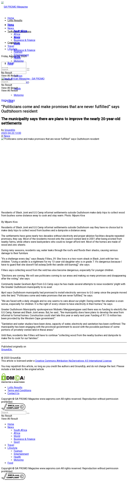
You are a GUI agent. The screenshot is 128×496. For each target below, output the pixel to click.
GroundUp (10, 130)
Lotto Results (14, 20)
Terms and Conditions (19, 390)
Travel (10, 46)
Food (10, 63)
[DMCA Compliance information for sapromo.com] (13, 409)
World (17, 37)
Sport (17, 43)
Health (17, 58)
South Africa (20, 31)
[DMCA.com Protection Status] (13, 381)
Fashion (18, 75)
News (10, 28)
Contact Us (13, 42)
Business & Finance (24, 50)
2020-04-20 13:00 (11, 133)
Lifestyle (12, 49)
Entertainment (21, 55)
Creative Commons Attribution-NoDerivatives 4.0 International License (73, 360)
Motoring (19, 95)
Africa (17, 34)
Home (10, 18)
